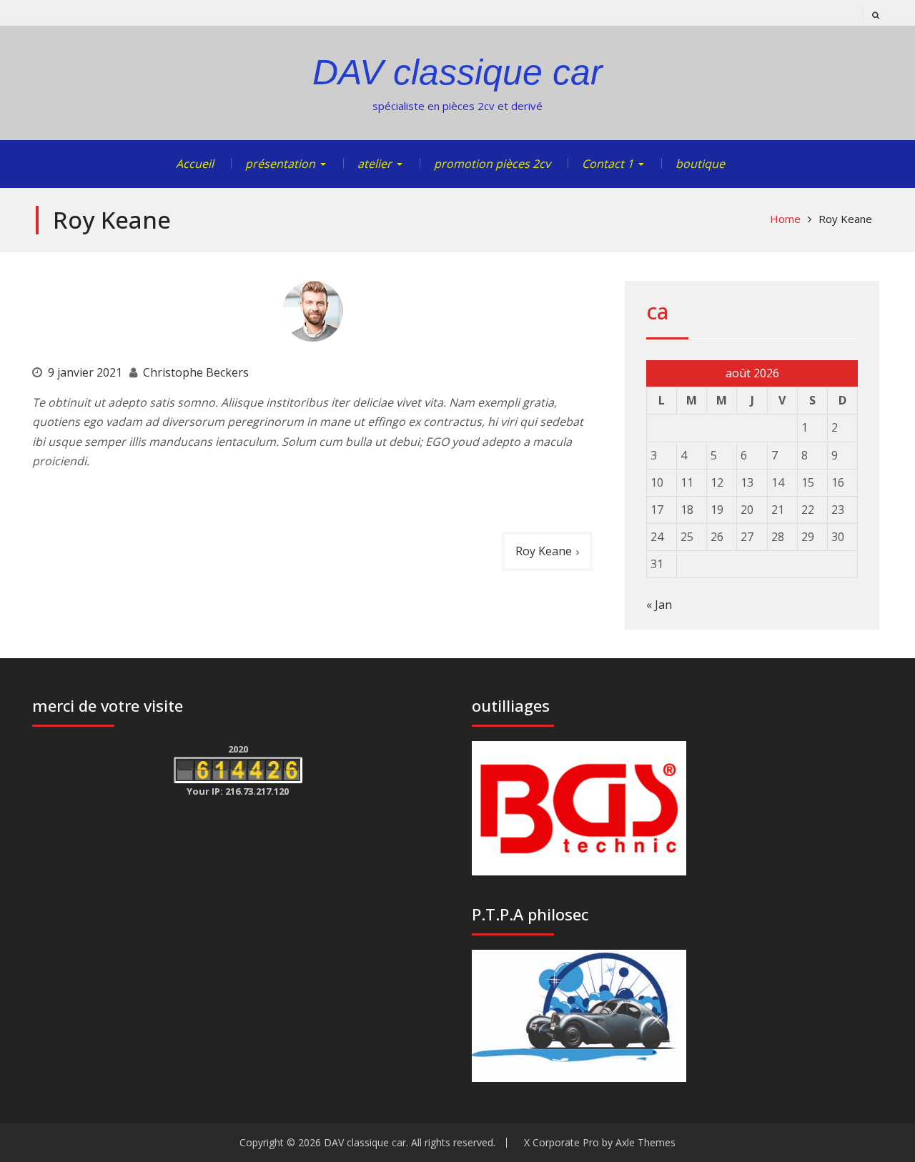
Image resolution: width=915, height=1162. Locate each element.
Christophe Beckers (196, 372)
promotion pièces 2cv (492, 164)
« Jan (659, 604)
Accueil (195, 164)
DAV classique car (457, 72)
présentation (280, 164)
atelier (374, 164)
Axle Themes (645, 1142)
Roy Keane (543, 551)
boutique (700, 164)
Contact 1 (607, 164)
